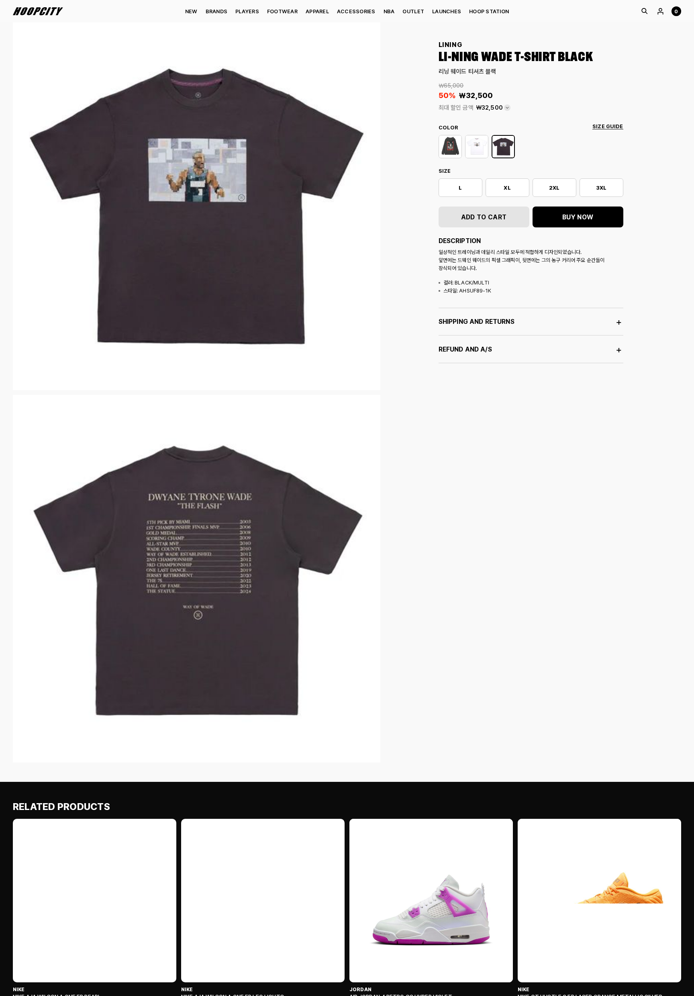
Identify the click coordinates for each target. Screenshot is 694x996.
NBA (389, 11)
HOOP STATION (489, 11)
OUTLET (413, 11)
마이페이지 (660, 11)
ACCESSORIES (356, 11)
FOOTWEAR (282, 11)
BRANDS (217, 11)
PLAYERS (247, 11)
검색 (644, 11)
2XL (554, 188)
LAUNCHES (446, 11)
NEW (191, 11)
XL (507, 188)
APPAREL (317, 11)
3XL (601, 188)
